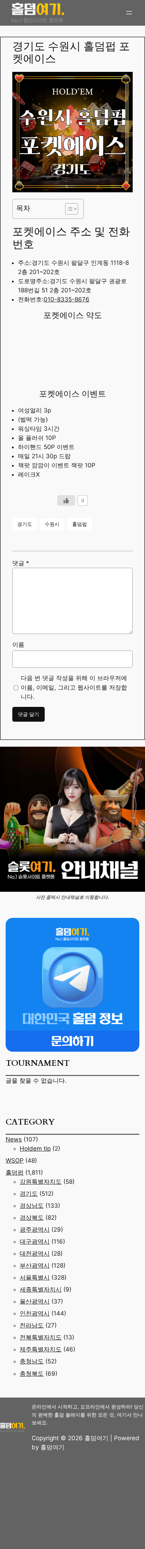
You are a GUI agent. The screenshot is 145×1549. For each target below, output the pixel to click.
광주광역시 (35, 1229)
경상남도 (32, 1205)
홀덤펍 (79, 524)
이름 (18, 644)
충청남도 (32, 1361)
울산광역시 (35, 1301)
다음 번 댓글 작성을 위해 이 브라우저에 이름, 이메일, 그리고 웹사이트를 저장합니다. (74, 687)
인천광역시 (35, 1313)
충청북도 (32, 1373)
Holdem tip (35, 1148)
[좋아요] (66, 500)
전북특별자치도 (41, 1337)
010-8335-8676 (66, 299)
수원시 (52, 524)
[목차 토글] (68, 209)
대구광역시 (35, 1241)
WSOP (15, 1160)
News (14, 1139)
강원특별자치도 (41, 1181)
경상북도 (32, 1217)
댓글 (20, 563)
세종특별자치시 (41, 1289)
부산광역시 (35, 1265)
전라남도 (32, 1325)
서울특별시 (35, 1277)
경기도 (24, 524)
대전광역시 (35, 1253)
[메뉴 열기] (129, 12)
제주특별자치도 (41, 1349)
